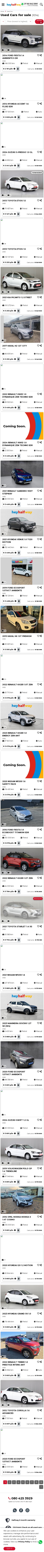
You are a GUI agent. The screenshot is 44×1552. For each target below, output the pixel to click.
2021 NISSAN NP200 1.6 (13, 975)
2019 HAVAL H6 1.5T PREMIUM (17, 636)
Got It (9, 1549)
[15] (22, 135)
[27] (22, 1442)
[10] (22, 619)
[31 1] (22, 184)
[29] (22, 1297)
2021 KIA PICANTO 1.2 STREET (17, 297)
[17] (22, 329)
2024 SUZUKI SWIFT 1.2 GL (15, 1120)
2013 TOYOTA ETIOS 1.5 (14, 201)
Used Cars (10, 11)
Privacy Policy (24, 1542)
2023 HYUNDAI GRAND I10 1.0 (16, 1314)
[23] (22, 1006)
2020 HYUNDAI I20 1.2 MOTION (17, 1265)
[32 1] (22, 39)
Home (2, 11)
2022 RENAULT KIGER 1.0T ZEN (17, 684)
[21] (22, 1345)
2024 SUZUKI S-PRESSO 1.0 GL (17, 152)
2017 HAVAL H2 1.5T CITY (14, 346)
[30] (22, 523)
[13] (22, 1055)
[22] (22, 958)
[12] (22, 571)
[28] (22, 87)
